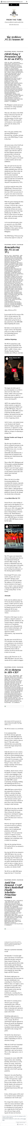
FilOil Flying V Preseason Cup (11, 78)
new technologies (16, 292)
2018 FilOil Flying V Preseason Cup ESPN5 (13, 65)
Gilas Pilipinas (18, 83)
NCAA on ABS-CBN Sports (12, 281)
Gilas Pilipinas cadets (11, 85)
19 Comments (16, 306)
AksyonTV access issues (11, 261)
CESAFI (9, 72)
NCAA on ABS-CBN (18, 279)
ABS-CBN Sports (11, 256)
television (20, 51)
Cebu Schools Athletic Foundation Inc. (13, 71)
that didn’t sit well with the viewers (14, 470)
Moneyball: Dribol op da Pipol (14, 276)
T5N (19, 96)
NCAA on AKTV (17, 282)
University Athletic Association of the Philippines (14, 98)
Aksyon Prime (18, 258)
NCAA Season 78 (15, 692)
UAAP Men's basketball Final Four (11, 914)
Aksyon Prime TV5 (10, 259)
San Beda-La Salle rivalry (15, 95)
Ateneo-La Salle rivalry (11, 68)
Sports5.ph (17, 301)
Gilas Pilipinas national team (13, 86)
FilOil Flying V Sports (12, 80)
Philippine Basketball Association (11, 297)
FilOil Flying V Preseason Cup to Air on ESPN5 (14, 56)
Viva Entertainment (10, 100)
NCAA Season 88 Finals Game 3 (13, 289)
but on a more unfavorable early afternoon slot (13, 451)
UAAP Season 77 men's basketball (11, 919)
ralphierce (16, 62)
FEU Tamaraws (14, 906)
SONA (9, 299)
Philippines (8, 51)
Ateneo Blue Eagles (16, 67)
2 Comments (8, 925)
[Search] (16, 5)
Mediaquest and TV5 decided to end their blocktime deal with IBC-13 (14, 464)
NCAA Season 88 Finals (13, 288)
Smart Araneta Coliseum (12, 912)
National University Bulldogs (13, 908)
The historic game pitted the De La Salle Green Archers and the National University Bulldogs (14, 964)
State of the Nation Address (13, 303)
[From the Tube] (14, 13)
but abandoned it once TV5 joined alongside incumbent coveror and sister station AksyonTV (14, 1026)
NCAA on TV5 (18, 283)
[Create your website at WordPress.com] (14, 1)
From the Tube (14, 20)
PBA (19, 294)
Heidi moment (10, 266)
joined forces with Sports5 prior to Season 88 (12, 344)
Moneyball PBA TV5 (12, 275)
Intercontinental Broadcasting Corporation (13, 268)
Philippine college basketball (12, 911)
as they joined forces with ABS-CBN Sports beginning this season (13, 321)
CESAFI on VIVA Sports (11, 73)
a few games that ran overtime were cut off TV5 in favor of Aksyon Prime (14, 509)
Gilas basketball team (11, 81)
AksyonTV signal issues (16, 264)
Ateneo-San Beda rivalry (12, 69)
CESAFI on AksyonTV (17, 72)
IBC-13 (17, 266)
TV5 (19, 305)
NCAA (13, 278)
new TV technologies (11, 294)
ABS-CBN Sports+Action (13, 257)
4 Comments (13, 101)
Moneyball (8, 272)
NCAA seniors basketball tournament (12, 93)
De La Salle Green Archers (13, 74)
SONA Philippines (16, 299)
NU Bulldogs (10, 910)
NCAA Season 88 (13, 287)
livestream (17, 270)
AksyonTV (7, 67)
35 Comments (16, 702)
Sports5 (15, 96)
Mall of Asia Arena (14, 679)
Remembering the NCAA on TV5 (12, 249)
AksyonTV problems (10, 262)
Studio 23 (14, 305)
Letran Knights (9, 270)
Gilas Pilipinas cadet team (12, 84)
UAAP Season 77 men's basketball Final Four (13, 921)
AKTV (6, 265)
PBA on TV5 (15, 295)
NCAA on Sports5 (17, 89)
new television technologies (13, 293)
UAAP (6, 97)
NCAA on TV (13, 686)
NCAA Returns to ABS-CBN (13, 671)
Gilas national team (11, 82)
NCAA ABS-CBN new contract (13, 682)
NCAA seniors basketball (13, 695)
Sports (14, 51)
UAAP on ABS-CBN (13, 698)
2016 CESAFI (8, 63)
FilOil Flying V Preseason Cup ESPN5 (13, 79)
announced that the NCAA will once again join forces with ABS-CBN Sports (13, 734)
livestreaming (9, 271)
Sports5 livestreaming (10, 301)
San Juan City (8, 96)
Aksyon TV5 (18, 259)
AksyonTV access (16, 260)
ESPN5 (18, 74)
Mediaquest (17, 271)
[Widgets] (11, 5)
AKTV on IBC (11, 265)
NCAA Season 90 (11, 91)
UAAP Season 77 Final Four (14, 917)
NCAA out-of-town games (12, 284)
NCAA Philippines (9, 90)
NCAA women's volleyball (12, 696)
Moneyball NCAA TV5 (11, 273)
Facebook (7, 75)
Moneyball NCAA (16, 272)
